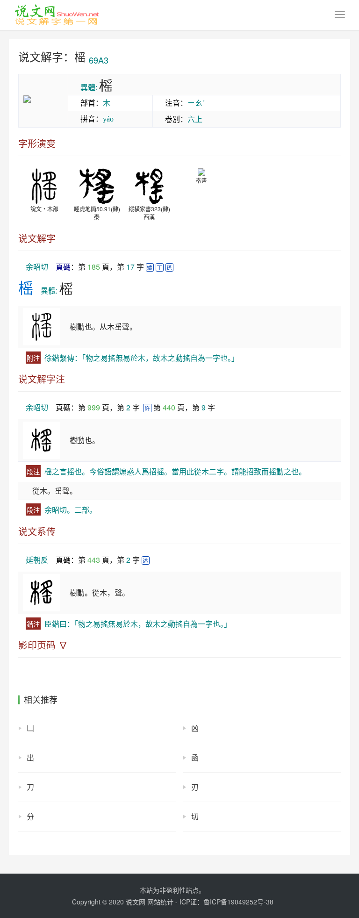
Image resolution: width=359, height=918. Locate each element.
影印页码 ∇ (43, 645)
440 (169, 407)
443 (93, 559)
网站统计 (160, 901)
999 (93, 407)
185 (93, 266)
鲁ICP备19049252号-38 (238, 901)
